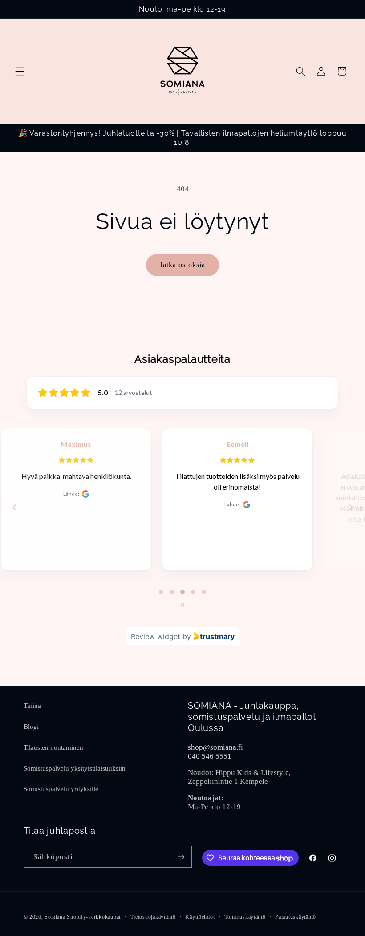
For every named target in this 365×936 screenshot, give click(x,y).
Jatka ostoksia (182, 265)
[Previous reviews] (14, 507)
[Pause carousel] (182, 605)
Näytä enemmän (263, 536)
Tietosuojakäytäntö (153, 917)
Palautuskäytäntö (295, 917)
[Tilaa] (180, 857)
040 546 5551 (209, 756)
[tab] (161, 592)
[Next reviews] (350, 507)
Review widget (155, 636)
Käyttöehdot (200, 917)
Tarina (32, 705)
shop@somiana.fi (215, 747)
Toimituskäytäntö (245, 917)
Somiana (55, 917)
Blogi (31, 726)
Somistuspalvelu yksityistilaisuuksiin (75, 768)
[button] (19, 71)
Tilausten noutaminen (53, 747)
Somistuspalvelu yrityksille (61, 788)
